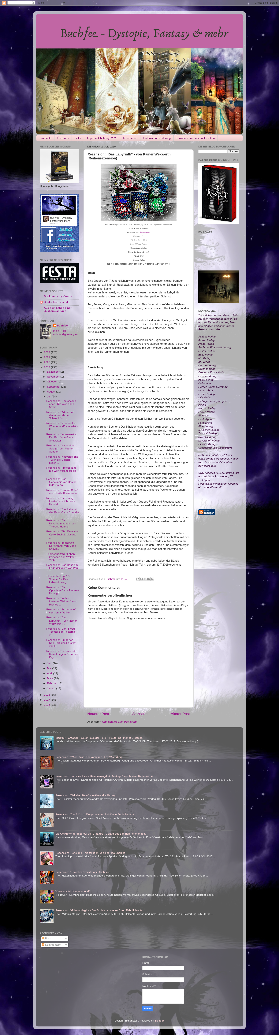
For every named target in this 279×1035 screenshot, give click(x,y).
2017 (47, 699)
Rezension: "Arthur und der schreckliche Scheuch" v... (60, 415)
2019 (47, 367)
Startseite (45, 138)
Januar (51, 688)
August (51, 391)
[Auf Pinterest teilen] (152, 579)
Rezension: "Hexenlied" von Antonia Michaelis (82, 872)
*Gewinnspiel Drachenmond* (72, 891)
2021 (47, 357)
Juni (50, 663)
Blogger (159, 1020)
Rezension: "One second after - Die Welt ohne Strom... (61, 404)
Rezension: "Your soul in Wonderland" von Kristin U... (62, 426)
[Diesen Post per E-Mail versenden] (138, 579)
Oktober (52, 381)
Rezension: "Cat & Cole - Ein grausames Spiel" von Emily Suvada (94, 814)
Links (78, 138)
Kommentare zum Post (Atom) (120, 721)
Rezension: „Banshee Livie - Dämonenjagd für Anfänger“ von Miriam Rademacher (104, 776)
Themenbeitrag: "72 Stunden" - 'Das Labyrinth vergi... (58, 579)
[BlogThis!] (141, 579)
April (50, 673)
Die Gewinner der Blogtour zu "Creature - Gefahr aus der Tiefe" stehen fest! (100, 833)
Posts (48, 938)
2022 (47, 352)
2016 (47, 704)
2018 (47, 694)
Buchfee (62, 325)
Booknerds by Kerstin (58, 296)
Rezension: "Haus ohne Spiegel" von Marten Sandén (60, 448)
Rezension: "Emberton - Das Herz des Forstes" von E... (61, 642)
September (54, 386)
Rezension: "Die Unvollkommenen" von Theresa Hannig (61, 523)
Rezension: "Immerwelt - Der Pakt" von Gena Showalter (61, 437)
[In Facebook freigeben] (149, 579)
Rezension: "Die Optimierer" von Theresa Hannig (62, 590)
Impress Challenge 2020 (102, 138)
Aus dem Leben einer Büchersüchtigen (57, 309)
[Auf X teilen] (145, 579)
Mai (49, 668)
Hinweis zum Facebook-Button (196, 138)
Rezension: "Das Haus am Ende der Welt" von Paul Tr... (62, 568)
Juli (49, 396)
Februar (52, 683)
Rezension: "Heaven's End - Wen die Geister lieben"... (62, 459)
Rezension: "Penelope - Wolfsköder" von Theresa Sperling (90, 852)
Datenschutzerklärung (157, 138)
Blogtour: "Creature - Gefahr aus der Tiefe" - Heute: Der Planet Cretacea (99, 737)
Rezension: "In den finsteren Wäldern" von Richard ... (61, 601)
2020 (47, 362)
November (53, 376)
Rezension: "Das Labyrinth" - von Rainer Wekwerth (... (61, 620)
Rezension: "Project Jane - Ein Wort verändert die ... (62, 470)
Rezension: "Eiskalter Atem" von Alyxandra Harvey (85, 795)
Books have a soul (56, 302)
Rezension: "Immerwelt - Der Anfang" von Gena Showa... (61, 545)
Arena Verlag (145, 232)
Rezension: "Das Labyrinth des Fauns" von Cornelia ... (62, 512)
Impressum (130, 138)
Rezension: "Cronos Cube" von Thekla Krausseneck (62, 492)
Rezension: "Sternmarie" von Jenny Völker (61, 611)
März (50, 678)
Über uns (63, 138)
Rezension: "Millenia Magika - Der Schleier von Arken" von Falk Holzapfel (99, 910)
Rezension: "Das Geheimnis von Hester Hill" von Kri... (61, 482)
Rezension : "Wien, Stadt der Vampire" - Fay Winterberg (89, 757)
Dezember (53, 371)
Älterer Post (180, 714)
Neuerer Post (98, 714)
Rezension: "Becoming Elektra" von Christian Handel (60, 501)
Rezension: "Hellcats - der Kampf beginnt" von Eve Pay (62, 654)
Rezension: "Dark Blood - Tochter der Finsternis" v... (61, 631)
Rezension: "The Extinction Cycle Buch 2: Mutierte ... (62, 534)
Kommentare (52, 944)
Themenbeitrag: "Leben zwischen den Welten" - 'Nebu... (61, 557)
